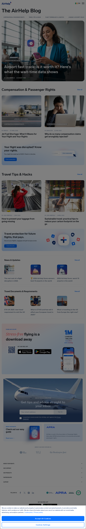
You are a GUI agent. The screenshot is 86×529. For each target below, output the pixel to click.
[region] (43, 517)
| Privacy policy (38, 512)
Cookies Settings (43, 525)
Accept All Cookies (43, 519)
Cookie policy (28, 512)
